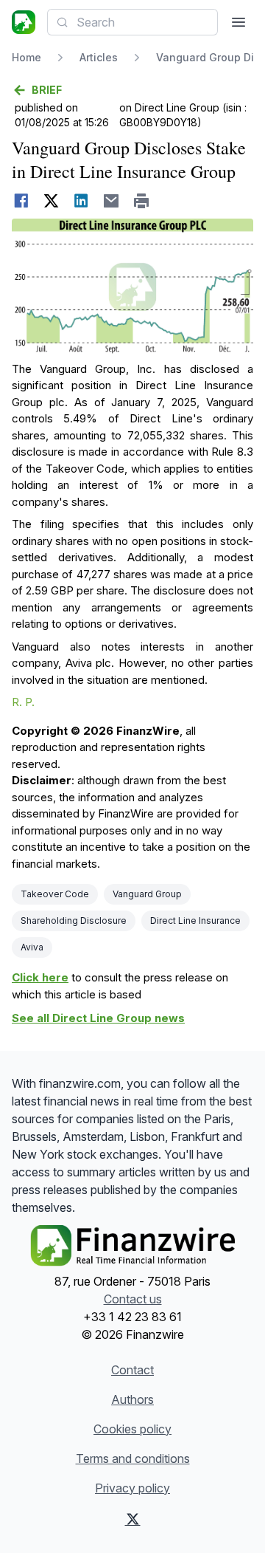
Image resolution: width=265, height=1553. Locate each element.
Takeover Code (55, 893)
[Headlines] (23, 22)
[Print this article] (141, 201)
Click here (40, 977)
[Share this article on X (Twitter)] (51, 201)
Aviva (32, 947)
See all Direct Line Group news (98, 1018)
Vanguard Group (147, 893)
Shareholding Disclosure (74, 920)
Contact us (133, 1299)
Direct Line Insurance (195, 920)
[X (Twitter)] (133, 1519)
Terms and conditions (133, 1458)
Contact (132, 1369)
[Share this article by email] (111, 201)
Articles (99, 57)
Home (26, 57)
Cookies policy (132, 1429)
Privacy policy (132, 1488)
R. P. (23, 702)
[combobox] (132, 22)
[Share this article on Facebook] (21, 201)
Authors (132, 1399)
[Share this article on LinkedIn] (81, 201)
